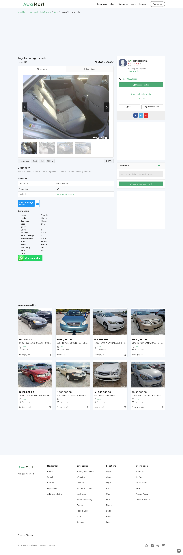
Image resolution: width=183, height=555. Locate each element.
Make (23, 215)
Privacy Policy (142, 494)
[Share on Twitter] (141, 115)
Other (44, 241)
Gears (23, 253)
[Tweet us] (163, 545)
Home (50, 471)
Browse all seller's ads (141, 94)
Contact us (123, 4)
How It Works (141, 483)
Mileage (24, 233)
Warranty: (25, 247)
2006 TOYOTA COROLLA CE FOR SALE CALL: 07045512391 (35, 343)
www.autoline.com (65, 194)
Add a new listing (54, 494)
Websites (81, 477)
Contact (50, 483)
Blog (112, 4)
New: (23, 250)
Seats (23, 230)
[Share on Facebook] (135, 115)
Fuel (23, 241)
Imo (108, 522)
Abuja (108, 477)
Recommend (153, 107)
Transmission (27, 238)
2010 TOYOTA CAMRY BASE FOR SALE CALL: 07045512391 (148, 343)
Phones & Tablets (84, 488)
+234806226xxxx (129, 79)
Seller (23, 244)
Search (50, 477)
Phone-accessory (84, 499)
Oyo (108, 494)
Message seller (142, 85)
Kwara (109, 488)
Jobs (79, 516)
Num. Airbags (27, 235)
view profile (133, 71)
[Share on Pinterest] (146, 115)
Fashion (80, 483)
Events (80, 505)
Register (142, 4)
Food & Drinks (83, 511)
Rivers (109, 505)
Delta (108, 511)
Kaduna (109, 516)
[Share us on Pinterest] (158, 545)
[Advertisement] (91, 34)
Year (23, 224)
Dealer (44, 244)
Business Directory (26, 535)
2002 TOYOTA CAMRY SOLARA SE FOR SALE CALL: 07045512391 (35, 395)
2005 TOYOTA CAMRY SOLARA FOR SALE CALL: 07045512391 (148, 395)
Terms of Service (143, 499)
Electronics (81, 494)
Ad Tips (139, 477)
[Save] (50, 354)
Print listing (141, 98)
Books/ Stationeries (85, 471)
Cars (24, 347)
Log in (133, 4)
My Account (52, 488)
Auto (43, 238)
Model (24, 218)
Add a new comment (142, 184)
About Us (140, 471)
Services (80, 522)
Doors (23, 227)
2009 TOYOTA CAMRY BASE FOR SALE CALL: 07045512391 (110, 343)
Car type (25, 221)
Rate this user (133, 66)
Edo (108, 499)
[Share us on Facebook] (152, 545)
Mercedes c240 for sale (104, 395)
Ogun (108, 483)
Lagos (109, 471)
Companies (102, 4)
